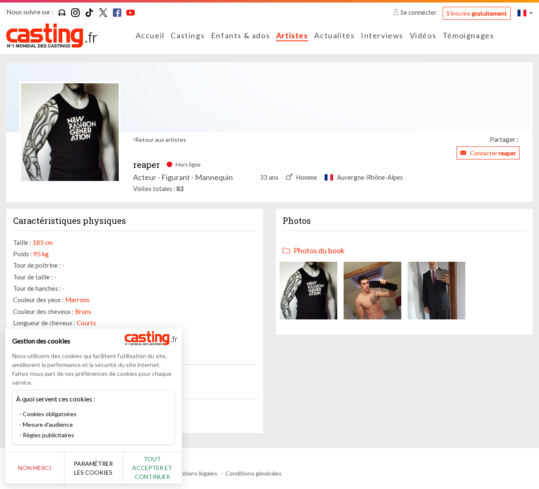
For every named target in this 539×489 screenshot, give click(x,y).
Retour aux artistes (160, 139)
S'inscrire (476, 13)
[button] (525, 13)
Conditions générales (253, 473)
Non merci (34, 467)
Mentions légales (194, 473)
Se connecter (418, 12)
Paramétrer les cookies (93, 468)
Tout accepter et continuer (152, 467)
